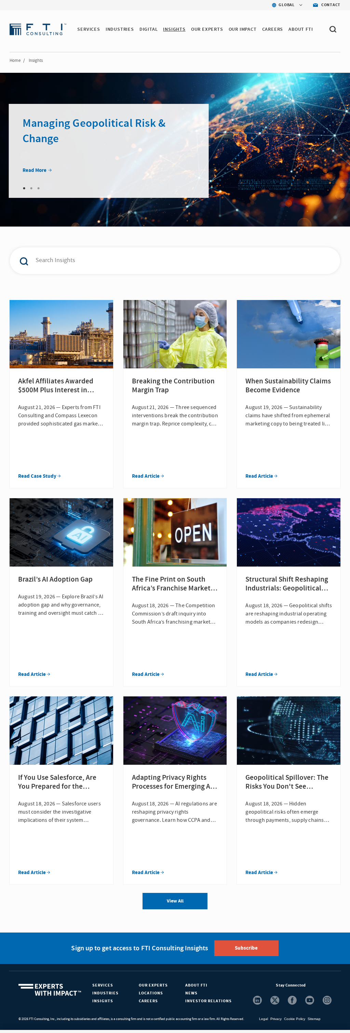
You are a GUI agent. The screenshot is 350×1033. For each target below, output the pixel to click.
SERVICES (88, 29)
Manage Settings (236, 1014)
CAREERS (272, 29)
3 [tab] (39, 188)
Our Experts (153, 985)
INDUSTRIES (120, 29)
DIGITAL (148, 29)
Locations (151, 993)
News (191, 993)
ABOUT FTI (300, 29)
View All (175, 901)
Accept (284, 1014)
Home (15, 60)
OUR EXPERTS (207, 29)
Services (102, 985)
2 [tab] (31, 188)
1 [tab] (24, 188)
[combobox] (163, 260)
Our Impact (243, 29)
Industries (105, 993)
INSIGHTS (174, 29)
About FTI (196, 985)
